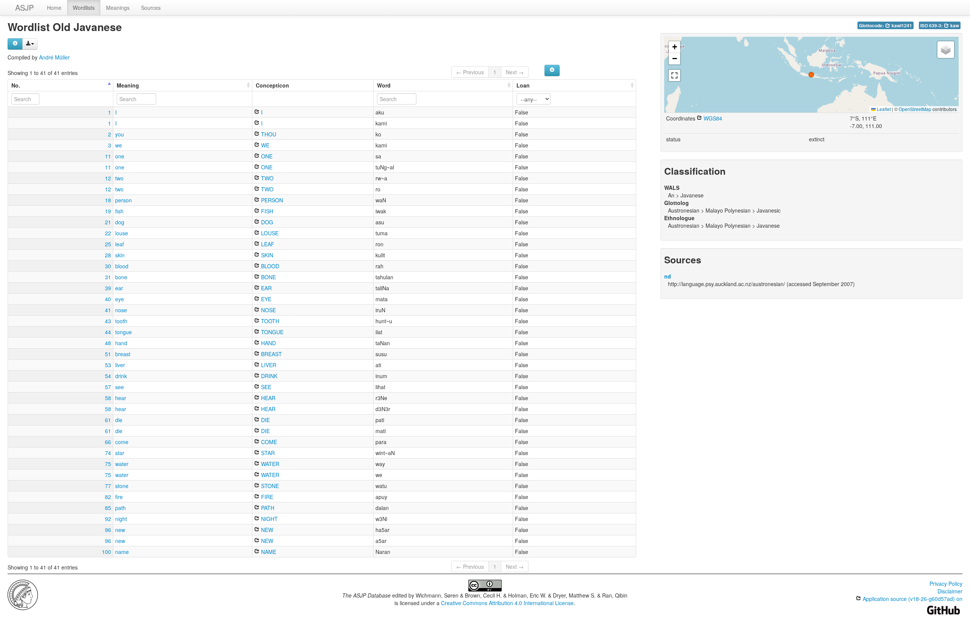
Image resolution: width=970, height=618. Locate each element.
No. (15, 85)
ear (119, 288)
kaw (954, 25)
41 (108, 310)
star (119, 453)
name (122, 551)
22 (108, 233)
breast (122, 354)
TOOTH (269, 321)
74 (108, 453)
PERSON (271, 200)
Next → (515, 72)
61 (108, 420)
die (118, 420)
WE (264, 145)
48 (108, 343)
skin (120, 255)
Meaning (128, 85)
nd (667, 276)
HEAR (267, 398)
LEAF (267, 244)
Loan (523, 85)
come (121, 442)
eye (119, 299)
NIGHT (269, 519)
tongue (123, 332)
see (119, 387)
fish (119, 211)
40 (108, 299)
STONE (269, 486)
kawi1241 (901, 25)
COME (268, 442)
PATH (267, 508)
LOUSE (269, 233)
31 (108, 277)
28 (108, 255)
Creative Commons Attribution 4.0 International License (507, 603)
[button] (811, 74)
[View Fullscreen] (674, 75)
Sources (151, 7)
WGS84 (712, 118)
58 (108, 398)
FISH (266, 211)
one (119, 156)
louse (121, 233)
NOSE (268, 310)
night (121, 519)
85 (108, 508)
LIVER (268, 365)
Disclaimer (949, 591)
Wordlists (84, 7)
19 (108, 211)
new (120, 530)
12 (108, 178)
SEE (265, 387)
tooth (121, 321)
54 (108, 376)
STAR (267, 453)
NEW (266, 530)
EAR (266, 288)
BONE (268, 277)
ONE (266, 156)
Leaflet (883, 109)
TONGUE (271, 332)
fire (119, 497)
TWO (267, 178)
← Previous (470, 72)
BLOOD (269, 266)
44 (108, 332)
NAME (268, 551)
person (123, 200)
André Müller (54, 57)
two (119, 178)
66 (108, 442)
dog (119, 222)
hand (121, 343)
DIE (265, 420)
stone (121, 486)
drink (121, 376)
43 (108, 321)
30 (108, 266)
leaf (119, 244)
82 (108, 497)
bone (121, 277)
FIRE (266, 497)
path (120, 508)
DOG (266, 222)
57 (108, 387)
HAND (268, 343)
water (121, 464)
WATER (269, 464)
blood (121, 266)
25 (108, 244)
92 (108, 519)
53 (108, 365)
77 (108, 486)
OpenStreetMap (915, 109)
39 (108, 288)
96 (108, 530)
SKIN (266, 255)
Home (54, 7)
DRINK (268, 376)
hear (120, 398)
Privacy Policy (945, 583)
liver (120, 365)
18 (108, 200)
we (118, 145)
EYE (265, 299)
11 (108, 156)
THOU (268, 134)
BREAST (271, 354)
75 (108, 464)
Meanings (118, 7)
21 (108, 222)
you (119, 134)
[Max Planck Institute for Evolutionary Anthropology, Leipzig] (23, 594)
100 (106, 551)
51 (108, 354)
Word (384, 85)
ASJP (24, 7)
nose (121, 310)
